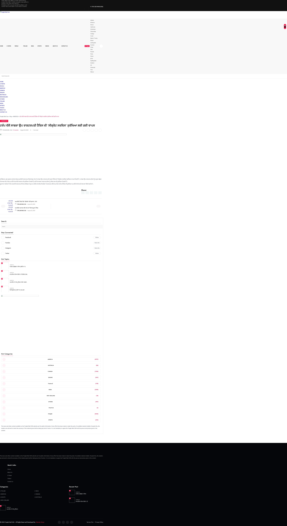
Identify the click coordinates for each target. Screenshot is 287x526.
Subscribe (97, 243)
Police (91, 56)
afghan (92, 20)
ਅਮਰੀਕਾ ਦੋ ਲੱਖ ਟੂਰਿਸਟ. (12, 509)
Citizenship (93, 31)
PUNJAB (25, 46)
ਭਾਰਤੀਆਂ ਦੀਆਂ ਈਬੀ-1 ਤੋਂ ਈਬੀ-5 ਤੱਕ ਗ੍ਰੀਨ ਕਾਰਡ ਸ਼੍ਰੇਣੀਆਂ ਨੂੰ (14, 2)
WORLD (16, 46)
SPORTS (40, 46)
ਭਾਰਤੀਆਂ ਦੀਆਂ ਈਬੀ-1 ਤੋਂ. (82, 501)
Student (92, 63)
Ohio (91, 49)
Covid (91, 36)
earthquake (93, 42)
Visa (91, 69)
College (92, 33)
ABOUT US (55, 46)
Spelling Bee (93, 60)
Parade (92, 51)
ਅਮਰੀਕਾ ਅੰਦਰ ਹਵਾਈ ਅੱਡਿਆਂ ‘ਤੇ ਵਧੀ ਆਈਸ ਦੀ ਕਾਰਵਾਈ (14, 6)
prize (91, 58)
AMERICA (2, 88)
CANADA (2, 90)
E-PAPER (9, 46)
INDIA (32, 46)
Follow (97, 237)
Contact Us (10, 481)
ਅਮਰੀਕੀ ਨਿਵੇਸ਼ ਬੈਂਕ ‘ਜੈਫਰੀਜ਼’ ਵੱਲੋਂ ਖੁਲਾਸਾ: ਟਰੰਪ (26, 201)
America (92, 22)
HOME (1, 46)
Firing (91, 47)
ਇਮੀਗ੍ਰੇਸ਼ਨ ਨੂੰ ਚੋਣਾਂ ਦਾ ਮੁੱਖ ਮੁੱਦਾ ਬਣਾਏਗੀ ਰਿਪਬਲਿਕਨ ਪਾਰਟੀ (14, 5)
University (92, 67)
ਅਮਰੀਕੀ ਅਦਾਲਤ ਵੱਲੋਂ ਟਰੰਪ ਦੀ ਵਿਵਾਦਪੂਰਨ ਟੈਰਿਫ (26, 208)
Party (91, 54)
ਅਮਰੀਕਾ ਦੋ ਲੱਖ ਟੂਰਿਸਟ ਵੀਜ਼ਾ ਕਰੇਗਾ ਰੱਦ (10, 3)
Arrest (91, 24)
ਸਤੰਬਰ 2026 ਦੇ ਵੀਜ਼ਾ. (81, 494)
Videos (9, 478)
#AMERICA (4, 121)
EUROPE (2, 92)
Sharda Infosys (40, 522)
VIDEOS (47, 46)
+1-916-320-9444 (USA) (96, 6)
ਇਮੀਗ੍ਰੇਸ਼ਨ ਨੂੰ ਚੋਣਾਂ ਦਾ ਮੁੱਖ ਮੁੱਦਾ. (17, 290)
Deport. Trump (93, 38)
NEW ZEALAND (5, 500)
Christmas (93, 29)
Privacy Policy (99, 522)
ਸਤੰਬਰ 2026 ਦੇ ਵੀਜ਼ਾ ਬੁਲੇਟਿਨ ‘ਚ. (18, 266)
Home (9, 469)
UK (91, 65)
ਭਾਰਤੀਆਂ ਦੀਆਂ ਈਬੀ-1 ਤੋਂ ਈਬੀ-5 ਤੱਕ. (19, 274)
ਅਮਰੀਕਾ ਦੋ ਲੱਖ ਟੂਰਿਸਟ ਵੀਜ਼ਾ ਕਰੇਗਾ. (18, 282)
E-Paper (9, 475)
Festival (92, 45)
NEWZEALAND (4, 97)
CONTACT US (64, 46)
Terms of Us (90, 522)
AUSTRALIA (3, 94)
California (92, 27)
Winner (92, 72)
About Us (9, 472)
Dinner (91, 40)
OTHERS (2, 99)
